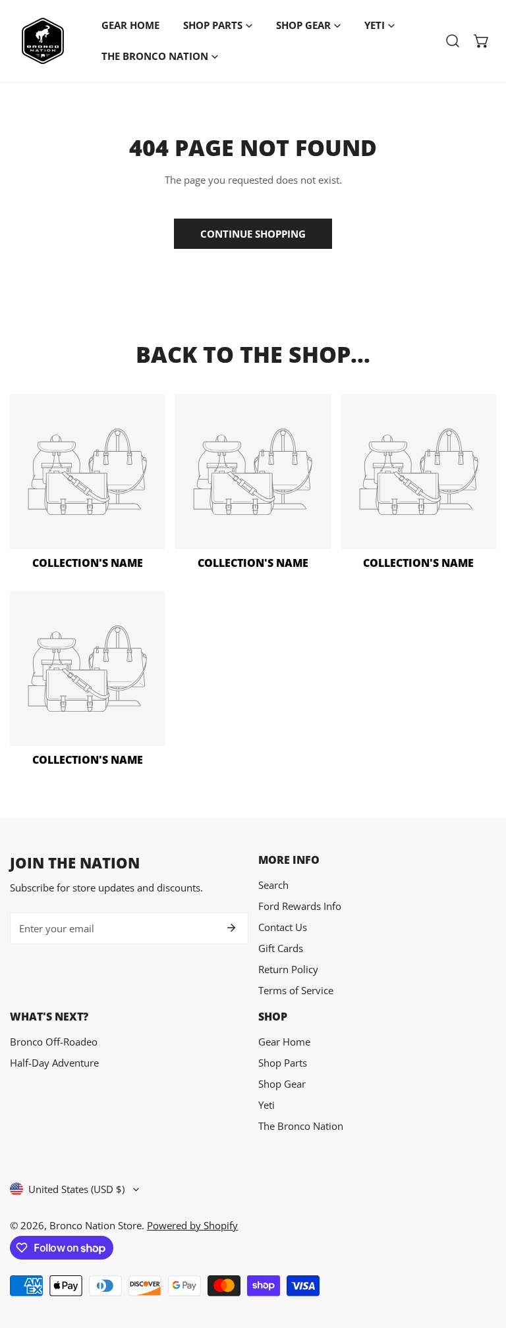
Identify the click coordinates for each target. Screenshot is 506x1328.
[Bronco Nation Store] (43, 40)
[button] (481, 40)
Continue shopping (253, 233)
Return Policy (288, 969)
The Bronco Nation (300, 1125)
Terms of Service (295, 990)
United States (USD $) (76, 1189)
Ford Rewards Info (299, 906)
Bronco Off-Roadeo (54, 1041)
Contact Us (282, 927)
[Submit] (231, 928)
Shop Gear (282, 1083)
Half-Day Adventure (54, 1062)
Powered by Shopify (192, 1225)
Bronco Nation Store (95, 1225)
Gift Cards (280, 948)
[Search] (452, 40)
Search (273, 884)
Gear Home (284, 1041)
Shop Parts (282, 1062)
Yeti (266, 1104)
